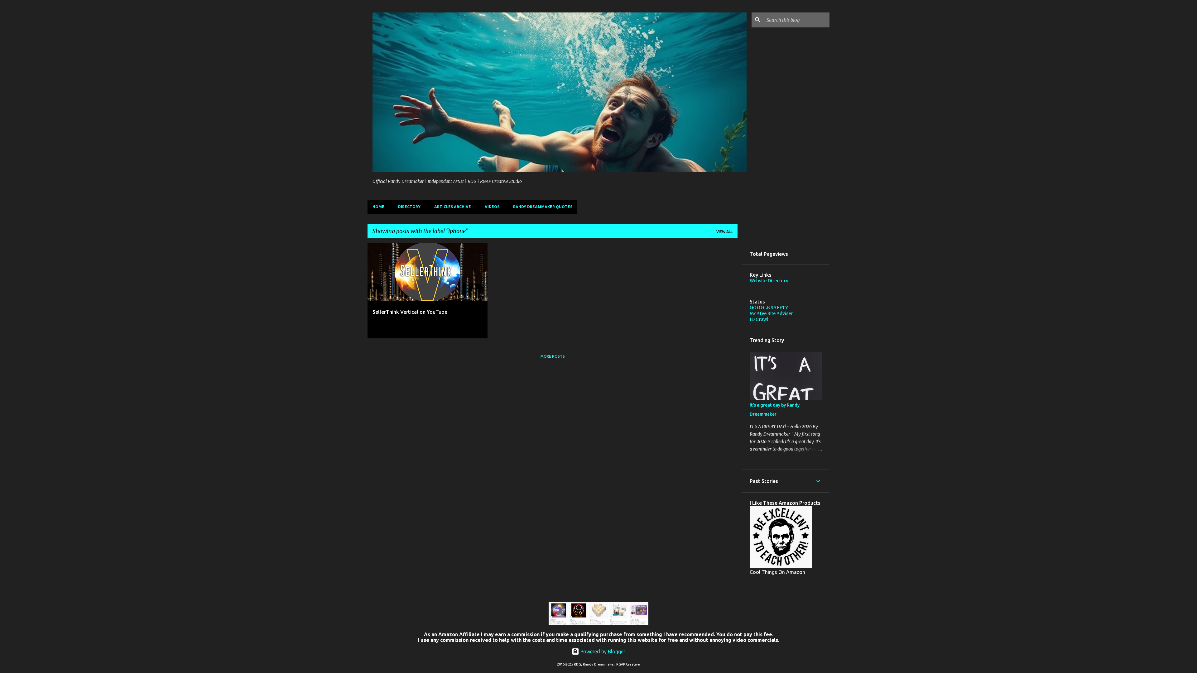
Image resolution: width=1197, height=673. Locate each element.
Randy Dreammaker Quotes (542, 207)
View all (724, 232)
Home (378, 207)
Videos (492, 207)
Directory (409, 207)
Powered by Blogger (602, 651)
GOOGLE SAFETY (769, 307)
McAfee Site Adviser (771, 313)
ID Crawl (759, 319)
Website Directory (769, 281)
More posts (553, 356)
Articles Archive (452, 207)
